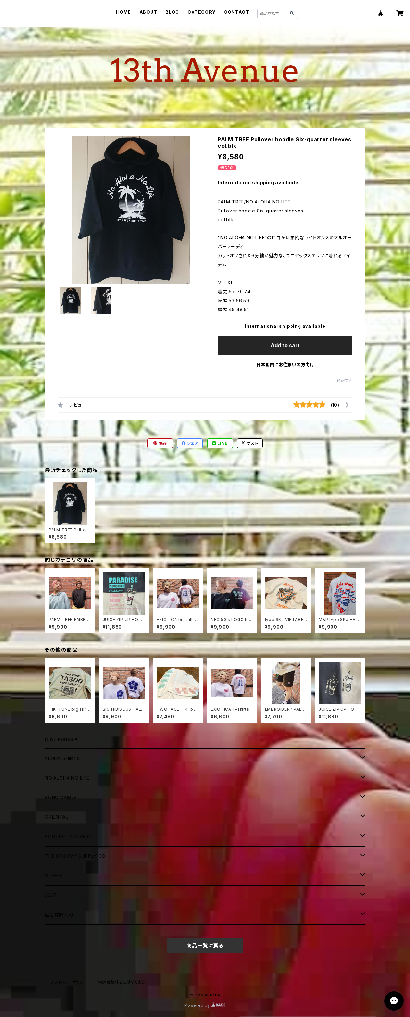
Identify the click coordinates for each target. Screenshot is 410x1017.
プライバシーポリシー (69, 982)
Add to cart (285, 345)
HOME (123, 12)
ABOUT (148, 12)
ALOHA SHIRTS (62, 758)
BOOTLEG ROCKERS (68, 836)
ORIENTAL (56, 817)
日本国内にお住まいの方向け (285, 364)
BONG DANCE (61, 797)
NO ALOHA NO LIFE (67, 778)
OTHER (53, 875)
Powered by (197, 1005)
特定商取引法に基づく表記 (122, 982)
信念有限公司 (59, 914)
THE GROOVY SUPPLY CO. (76, 856)
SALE (50, 895)
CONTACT (236, 12)
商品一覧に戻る (205, 945)
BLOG (172, 12)
